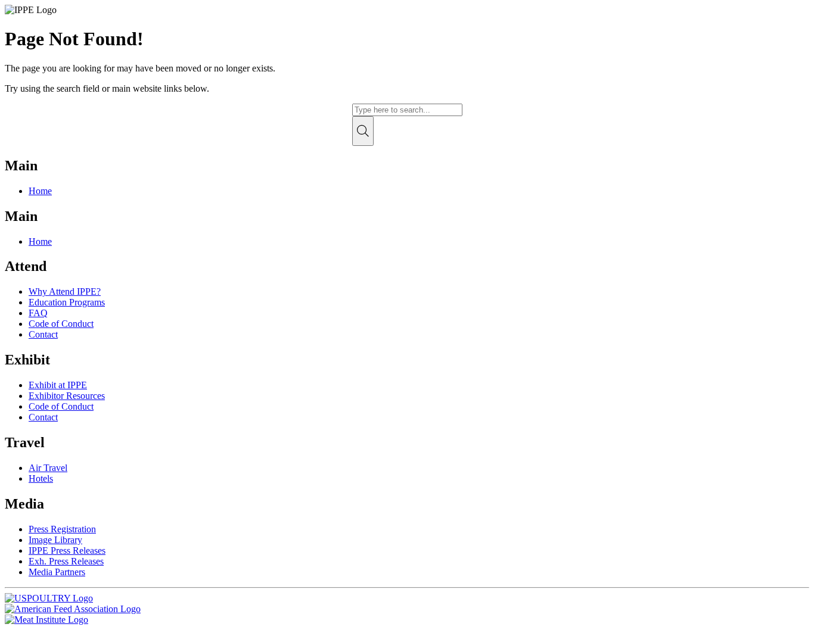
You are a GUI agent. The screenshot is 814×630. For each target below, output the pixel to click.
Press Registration (62, 529)
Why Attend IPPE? (65, 291)
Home (40, 191)
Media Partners (57, 572)
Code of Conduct (61, 324)
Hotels (41, 478)
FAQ (38, 313)
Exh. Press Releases (66, 561)
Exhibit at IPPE (58, 385)
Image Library (55, 540)
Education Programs (67, 302)
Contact (43, 334)
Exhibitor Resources (67, 396)
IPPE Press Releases (67, 550)
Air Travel (48, 468)
